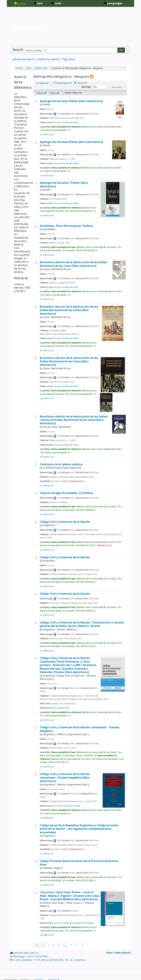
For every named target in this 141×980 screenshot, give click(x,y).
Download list (64, 83)
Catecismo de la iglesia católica (61, 464)
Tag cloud (68, 59)
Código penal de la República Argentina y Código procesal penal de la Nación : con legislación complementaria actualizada (79, 828)
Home (19, 68)
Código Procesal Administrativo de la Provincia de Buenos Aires (79, 862)
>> (82, 945)
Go (121, 50)
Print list (82, 83)
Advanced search (24, 59)
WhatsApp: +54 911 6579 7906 (30, 956)
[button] (38, 3)
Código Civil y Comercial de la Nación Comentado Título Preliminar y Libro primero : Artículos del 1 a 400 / (68, 665)
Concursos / (70, 895)
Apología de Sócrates (71, 101)
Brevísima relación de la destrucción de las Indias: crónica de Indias (74, 420)
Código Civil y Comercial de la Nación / (82, 624)
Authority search (48, 59)
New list (43, 83)
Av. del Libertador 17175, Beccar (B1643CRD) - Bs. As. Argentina (48, 960)
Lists (28, 68)
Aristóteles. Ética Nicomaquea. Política (66, 226)
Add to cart (48, 134)
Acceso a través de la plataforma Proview (74, 923)
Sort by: (87, 87)
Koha (109, 953)
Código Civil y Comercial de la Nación (65, 522)
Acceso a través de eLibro (66, 122)
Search (18, 49)
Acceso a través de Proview (67, 805)
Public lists (41, 68)
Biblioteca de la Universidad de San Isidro (22, 3)
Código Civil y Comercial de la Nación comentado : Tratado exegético (79, 729)
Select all (41, 93)
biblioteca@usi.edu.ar (26, 953)
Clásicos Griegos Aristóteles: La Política (66, 493)
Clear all (54, 93)
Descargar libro (61, 707)
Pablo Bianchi (123, 953)
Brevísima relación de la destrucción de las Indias (73, 264)
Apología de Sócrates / (64, 184)
